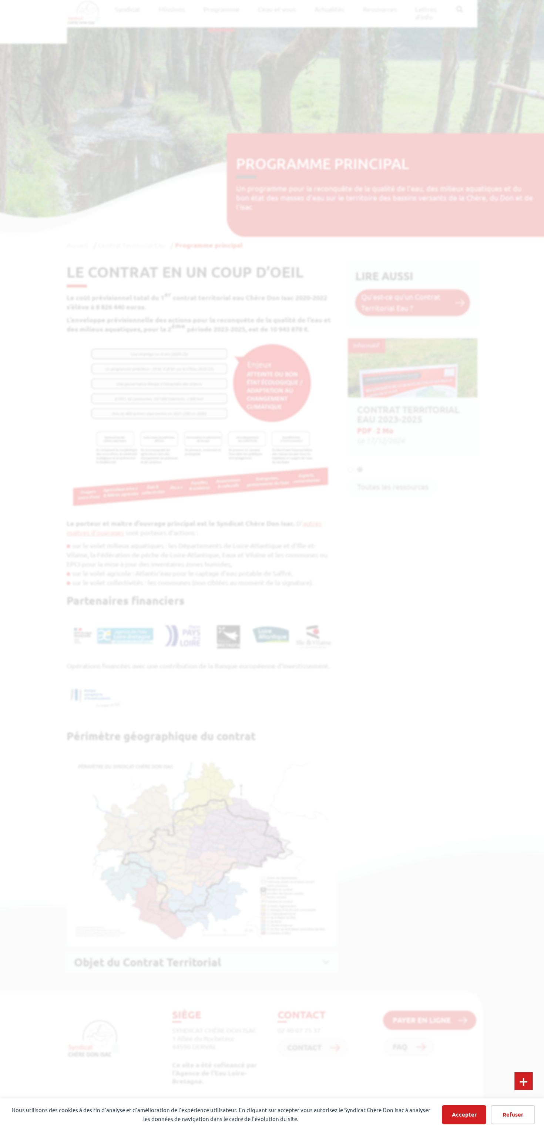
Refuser (513, 1114)
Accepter (464, 1114)
